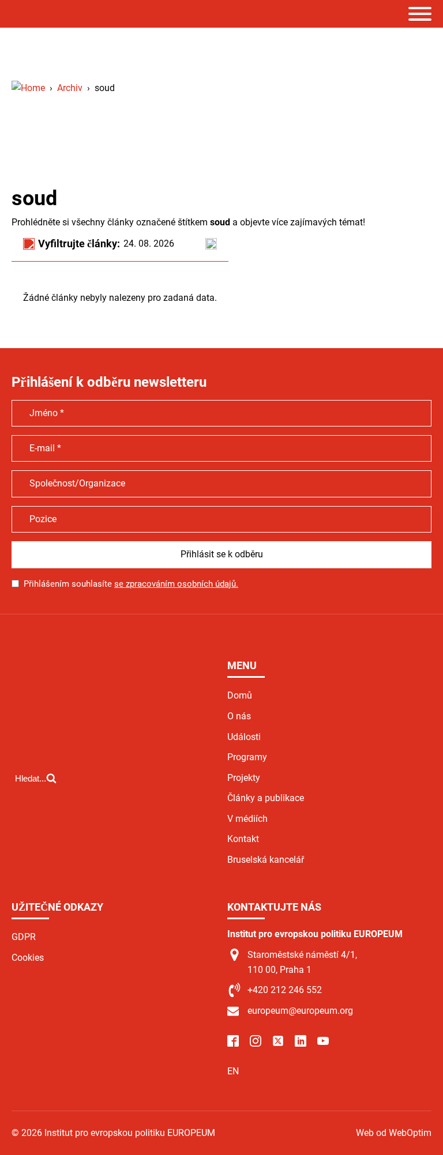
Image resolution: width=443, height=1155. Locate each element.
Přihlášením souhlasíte (131, 584)
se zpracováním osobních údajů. (176, 584)
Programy (247, 757)
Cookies (28, 957)
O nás (239, 716)
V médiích (247, 818)
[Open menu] (419, 14)
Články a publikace (265, 797)
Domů (239, 695)
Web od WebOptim (393, 1132)
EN (233, 1071)
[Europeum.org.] (28, 87)
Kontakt (243, 838)
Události (244, 736)
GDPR (24, 936)
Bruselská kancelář (265, 859)
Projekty (243, 777)
